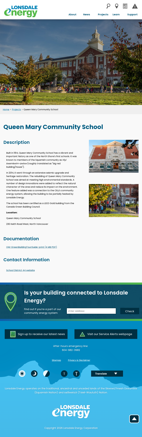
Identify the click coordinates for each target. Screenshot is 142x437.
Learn (116, 14)
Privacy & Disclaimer (79, 360)
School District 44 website (20, 270)
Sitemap (56, 360)
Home (6, 109)
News (86, 14)
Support (132, 14)
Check (129, 311)
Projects (103, 14)
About (72, 14)
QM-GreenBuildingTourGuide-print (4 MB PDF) (31, 247)
